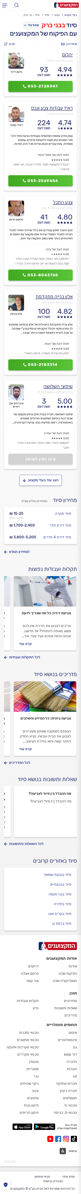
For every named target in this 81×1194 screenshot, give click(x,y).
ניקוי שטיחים (29, 1083)
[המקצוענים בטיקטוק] (74, 1139)
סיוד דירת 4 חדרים (57, 537)
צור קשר (32, 981)
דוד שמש (70, 1054)
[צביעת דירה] (45, 593)
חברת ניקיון (68, 1091)
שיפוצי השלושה (58, 386)
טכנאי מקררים (28, 1054)
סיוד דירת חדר (60, 525)
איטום (73, 1032)
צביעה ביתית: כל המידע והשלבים (45, 718)
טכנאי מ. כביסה (65, 1112)
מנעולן (34, 1061)
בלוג (35, 1008)
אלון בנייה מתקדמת (54, 296)
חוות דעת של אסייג (56, 433)
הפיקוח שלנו (68, 973)
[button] (11, 44)
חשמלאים (70, 1098)
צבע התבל (63, 202)
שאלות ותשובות (65, 1008)
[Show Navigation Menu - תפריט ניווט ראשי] (4, 5)
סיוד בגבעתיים (60, 884)
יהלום (67, 54)
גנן (75, 1047)
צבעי (56, 15)
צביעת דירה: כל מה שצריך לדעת (46, 613)
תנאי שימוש (42, 1177)
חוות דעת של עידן (57, 249)
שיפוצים (33, 1098)
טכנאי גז (70, 1105)
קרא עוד (25, 644)
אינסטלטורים (67, 1040)
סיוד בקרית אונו (59, 914)
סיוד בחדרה (62, 904)
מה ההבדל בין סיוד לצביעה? (50, 793)
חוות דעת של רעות (57, 344)
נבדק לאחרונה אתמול (60, 60)
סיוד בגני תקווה (60, 894)
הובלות (72, 1069)
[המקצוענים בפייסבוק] (59, 1139)
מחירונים (70, 1001)
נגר (36, 1076)
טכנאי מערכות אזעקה (23, 1047)
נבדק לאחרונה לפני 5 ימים (57, 302)
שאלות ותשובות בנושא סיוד (47, 779)
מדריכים (71, 1015)
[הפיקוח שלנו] (5, 1184)
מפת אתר (68, 1177)
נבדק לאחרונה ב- (55, 392)
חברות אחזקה (66, 1083)
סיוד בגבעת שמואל (57, 874)
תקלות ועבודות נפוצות (52, 569)
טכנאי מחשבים (28, 1040)
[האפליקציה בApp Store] (22, 1127)
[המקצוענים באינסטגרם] (67, 1139)
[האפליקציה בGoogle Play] (44, 1127)
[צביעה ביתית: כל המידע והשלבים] (45, 698)
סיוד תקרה (63, 513)
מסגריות (32, 1069)
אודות (73, 966)
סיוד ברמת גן (61, 923)
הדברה (72, 1061)
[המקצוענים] (66, 5)
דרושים (33, 966)
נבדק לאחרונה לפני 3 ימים (57, 208)
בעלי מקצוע (70, 15)
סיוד (47, 15)
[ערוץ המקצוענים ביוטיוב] (51, 1139)
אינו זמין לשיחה (40, 459)
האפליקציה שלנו (65, 981)
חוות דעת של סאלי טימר (53, 155)
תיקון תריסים (29, 1112)
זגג (75, 1076)
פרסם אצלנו (30, 973)
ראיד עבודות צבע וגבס (52, 108)
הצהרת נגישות (53, 1181)
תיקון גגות (31, 1105)
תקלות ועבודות (28, 1001)
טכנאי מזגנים (29, 1032)
